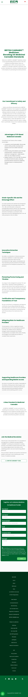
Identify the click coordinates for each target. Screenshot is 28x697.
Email (3, 526)
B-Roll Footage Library (14, 594)
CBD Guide (14, 586)
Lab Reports (14, 639)
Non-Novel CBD (14, 631)
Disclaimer (14, 662)
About (14, 583)
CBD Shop (14, 625)
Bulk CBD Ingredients (14, 634)
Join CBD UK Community (14, 591)
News (14, 589)
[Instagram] (19, 679)
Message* (4, 538)
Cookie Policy (14, 659)
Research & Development (14, 614)
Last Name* (5, 515)
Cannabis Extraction (14, 602)
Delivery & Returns (14, 665)
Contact (14, 670)
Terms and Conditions (14, 656)
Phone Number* (6, 520)
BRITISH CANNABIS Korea (14, 617)
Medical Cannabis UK (14, 645)
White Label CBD (14, 628)
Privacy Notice (14, 653)
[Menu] (2, 2)
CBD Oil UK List (14, 642)
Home (14, 580)
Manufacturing (14, 605)
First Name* (5, 509)
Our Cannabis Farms (14, 608)
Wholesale (14, 636)
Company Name (6, 532)
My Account (14, 668)
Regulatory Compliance (14, 611)
